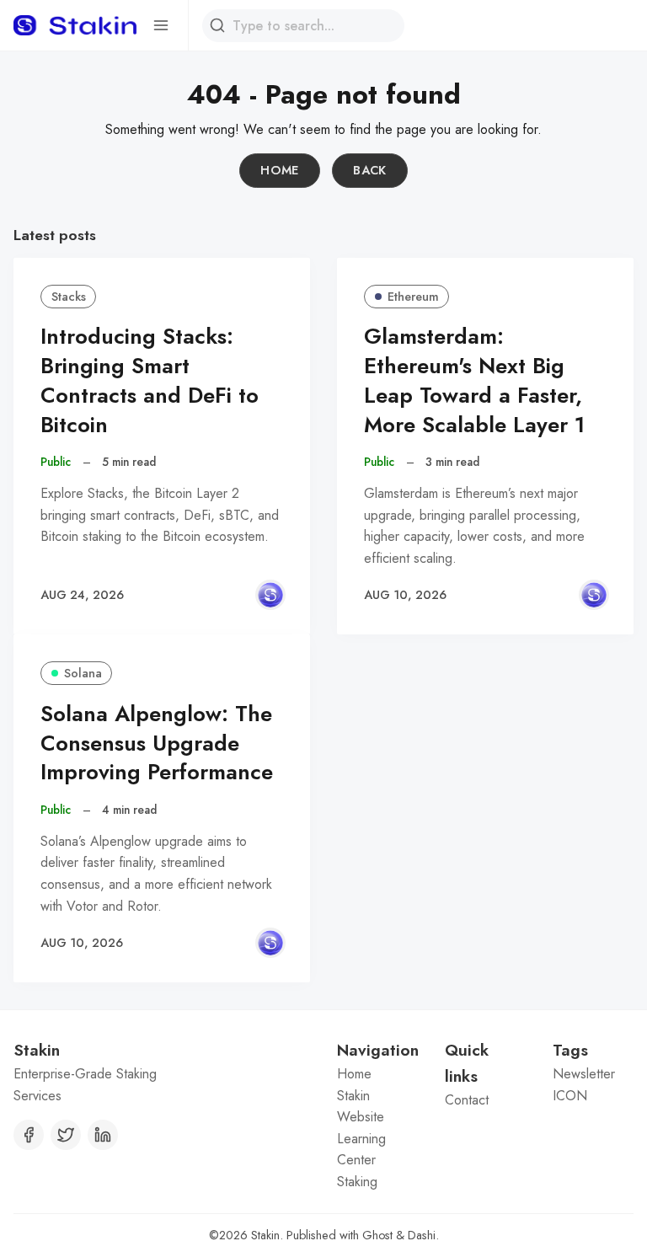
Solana (83, 673)
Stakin (265, 1235)
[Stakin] (270, 594)
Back (370, 170)
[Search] (217, 25)
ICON (570, 1095)
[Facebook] (28, 1135)
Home (279, 170)
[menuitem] (377, 1074)
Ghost (377, 1235)
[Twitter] (66, 1135)
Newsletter (584, 1073)
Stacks (68, 296)
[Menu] (160, 25)
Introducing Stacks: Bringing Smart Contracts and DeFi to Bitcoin (149, 380)
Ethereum (413, 296)
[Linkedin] (103, 1135)
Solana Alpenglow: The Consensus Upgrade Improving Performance (156, 743)
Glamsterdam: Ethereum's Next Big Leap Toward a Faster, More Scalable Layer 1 (474, 380)
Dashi (422, 1235)
